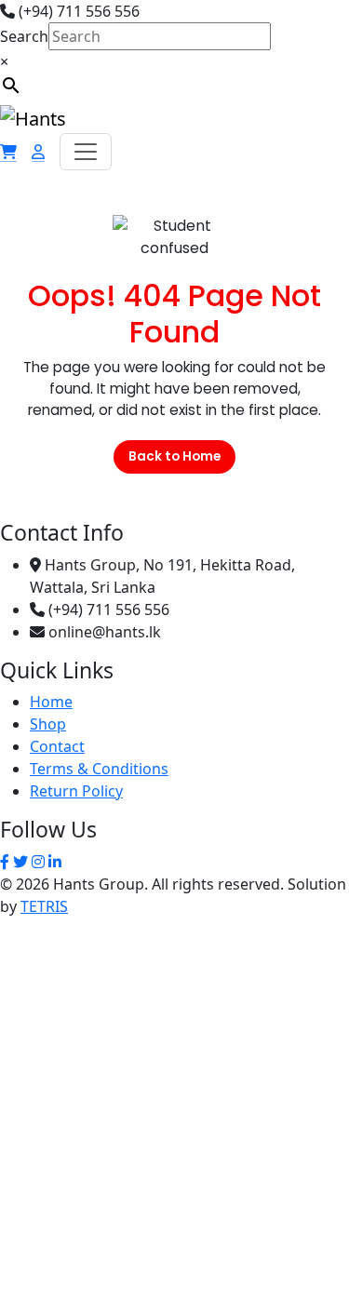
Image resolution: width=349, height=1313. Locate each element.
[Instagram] (38, 861)
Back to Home (174, 456)
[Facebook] (4, 861)
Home (51, 701)
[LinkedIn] (54, 861)
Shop (48, 724)
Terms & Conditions (99, 768)
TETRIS (44, 906)
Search (24, 36)
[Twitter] (20, 861)
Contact (57, 746)
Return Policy (76, 791)
